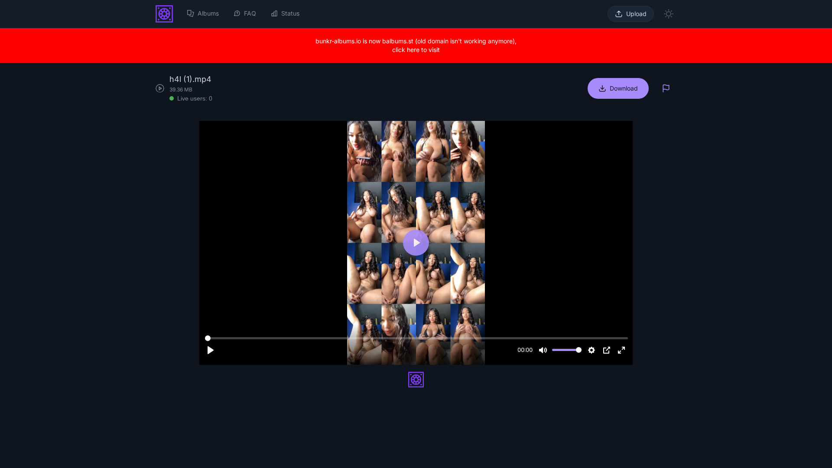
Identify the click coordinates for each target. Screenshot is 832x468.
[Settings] (591, 350)
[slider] (416, 338)
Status (290, 13)
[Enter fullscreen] (621, 350)
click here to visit (416, 49)
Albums (208, 13)
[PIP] (607, 350)
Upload (636, 13)
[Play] (211, 350)
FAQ (250, 13)
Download (624, 88)
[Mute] (543, 350)
